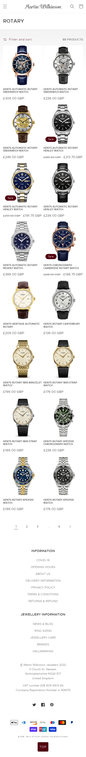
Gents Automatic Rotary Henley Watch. (60, 149)
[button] (5, 6)
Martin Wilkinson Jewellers (38, 737)
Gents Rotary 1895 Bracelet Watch (22, 384)
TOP (43, 747)
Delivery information (43, 580)
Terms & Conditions (43, 594)
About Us (43, 574)
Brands (43, 644)
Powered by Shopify (59, 737)
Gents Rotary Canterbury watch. (61, 325)
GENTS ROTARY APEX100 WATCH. (18, 501)
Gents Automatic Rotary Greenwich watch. (20, 91)
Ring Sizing (43, 631)
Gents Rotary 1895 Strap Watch (60, 384)
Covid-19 (43, 560)
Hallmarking (43, 651)
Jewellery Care (43, 637)
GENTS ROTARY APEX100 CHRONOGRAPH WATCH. (58, 443)
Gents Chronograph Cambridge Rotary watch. (61, 267)
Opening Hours (43, 567)
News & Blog (43, 624)
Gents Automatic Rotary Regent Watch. (20, 267)
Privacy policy (43, 587)
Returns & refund (43, 601)
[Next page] (70, 526)
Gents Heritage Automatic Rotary (21, 325)
